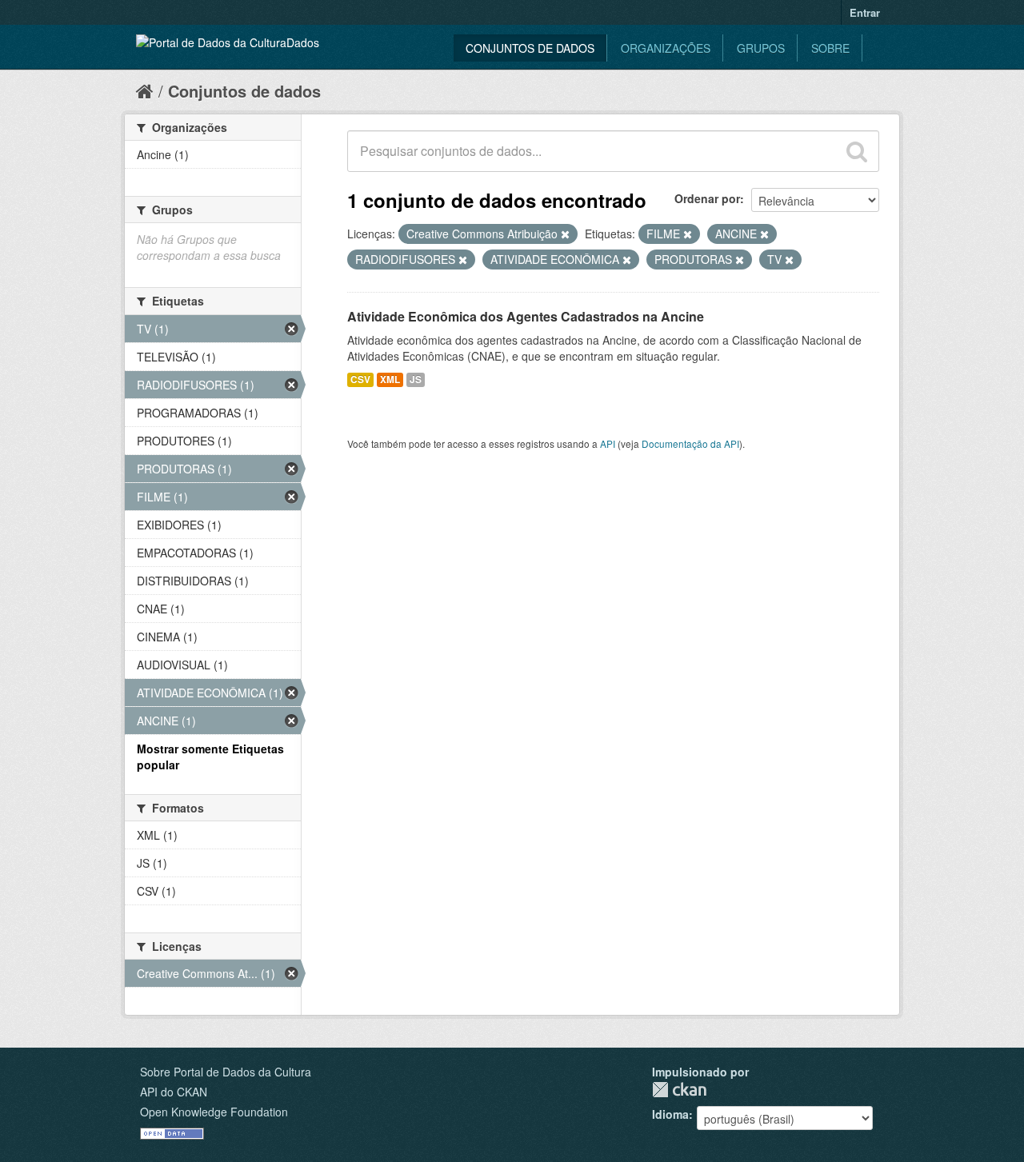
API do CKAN (173, 1092)
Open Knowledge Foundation (214, 1112)
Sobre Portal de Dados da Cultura (225, 1072)
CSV (360, 379)
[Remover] (565, 234)
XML (390, 379)
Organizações (665, 48)
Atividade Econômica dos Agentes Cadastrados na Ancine (525, 316)
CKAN (679, 1089)
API (607, 443)
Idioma (670, 1114)
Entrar (865, 12)
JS (416, 379)
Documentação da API (690, 443)
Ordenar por (707, 198)
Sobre (830, 48)
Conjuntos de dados (530, 48)
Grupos (761, 48)
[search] (856, 151)
